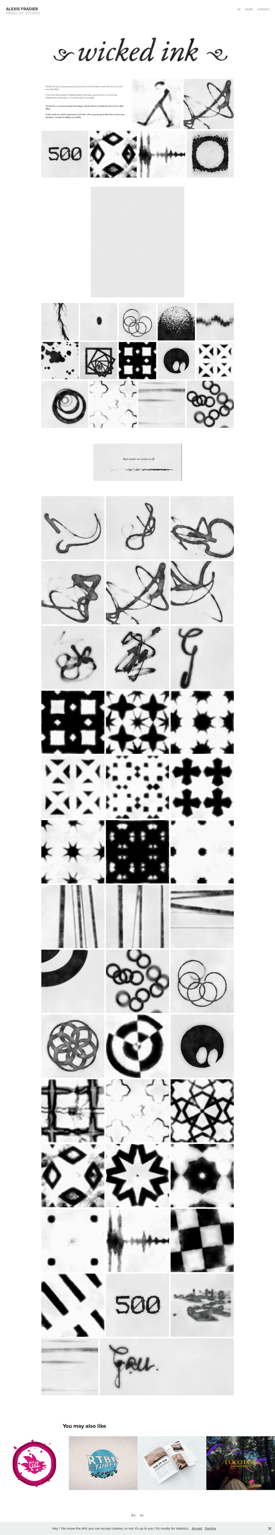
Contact (263, 9)
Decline (210, 1528)
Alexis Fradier (22, 9)
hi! (239, 9)
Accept (197, 1528)
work (249, 9)
